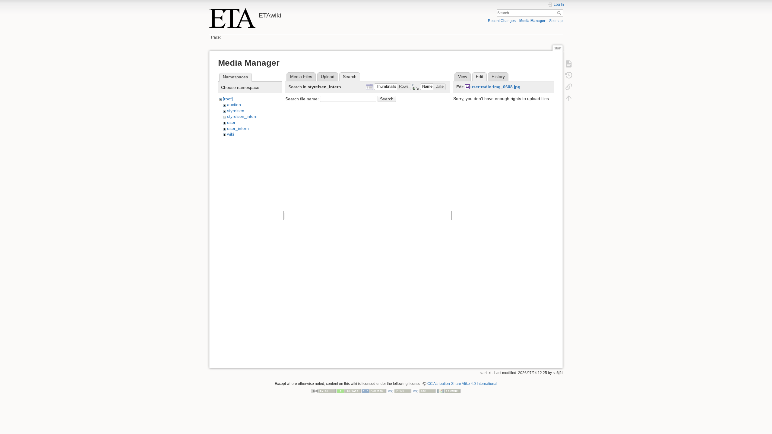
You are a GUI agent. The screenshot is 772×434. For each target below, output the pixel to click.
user (231, 122)
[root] (228, 98)
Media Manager (532, 21)
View (462, 76)
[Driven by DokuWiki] (449, 391)
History (498, 76)
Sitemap (556, 21)
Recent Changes (502, 21)
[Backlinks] (569, 87)
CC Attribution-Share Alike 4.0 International (462, 384)
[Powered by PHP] (374, 391)
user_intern (238, 128)
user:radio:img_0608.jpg (495, 86)
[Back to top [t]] (569, 98)
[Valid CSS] (424, 391)
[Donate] (349, 391)
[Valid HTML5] (399, 391)
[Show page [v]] (569, 64)
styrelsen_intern (242, 116)
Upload (327, 76)
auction (234, 104)
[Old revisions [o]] (569, 75)
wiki (230, 134)
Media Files (301, 76)
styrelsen (235, 110)
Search (560, 13)
